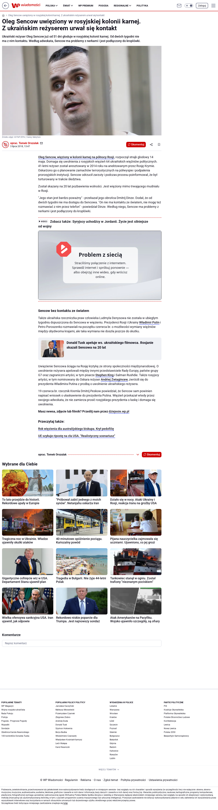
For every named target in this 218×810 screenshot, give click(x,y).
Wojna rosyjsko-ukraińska (13, 710)
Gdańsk (113, 732)
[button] (189, 6)
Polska (50, 5)
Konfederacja (170, 721)
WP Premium (85, 5)
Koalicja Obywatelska (174, 710)
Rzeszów (114, 754)
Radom (113, 747)
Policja (4, 717)
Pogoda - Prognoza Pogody (14, 721)
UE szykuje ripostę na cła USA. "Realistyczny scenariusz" (76, 436)
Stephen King (104, 375)
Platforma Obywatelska (174, 713)
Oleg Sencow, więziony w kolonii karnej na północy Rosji (76, 157)
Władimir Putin (149, 322)
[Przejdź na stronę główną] (5, 8)
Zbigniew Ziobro (63, 717)
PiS (165, 706)
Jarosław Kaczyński (65, 706)
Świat (66, 5)
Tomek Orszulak (29, 143)
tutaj (65, 803)
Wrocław (114, 713)
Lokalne (113, 706)
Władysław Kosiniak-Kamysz (69, 739)
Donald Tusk (61, 725)
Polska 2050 (169, 732)
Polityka (142, 5)
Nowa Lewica (170, 728)
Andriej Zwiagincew (114, 379)
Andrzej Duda (62, 721)
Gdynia (113, 743)
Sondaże (5, 728)
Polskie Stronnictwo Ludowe (177, 717)
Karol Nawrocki (63, 747)
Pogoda (103, 5)
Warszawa (114, 710)
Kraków (113, 717)
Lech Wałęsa (61, 743)
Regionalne (121, 5)
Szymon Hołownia (64, 728)
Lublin (112, 758)
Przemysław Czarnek (65, 713)
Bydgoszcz (115, 736)
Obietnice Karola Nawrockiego (15, 732)
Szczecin (114, 725)
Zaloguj (202, 5)
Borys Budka (61, 732)
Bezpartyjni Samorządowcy (176, 736)
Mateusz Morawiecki (65, 710)
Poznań (113, 728)
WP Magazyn (7, 706)
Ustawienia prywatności (162, 780)
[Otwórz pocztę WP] (179, 5)
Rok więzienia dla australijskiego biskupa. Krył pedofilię (76, 428)
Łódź (112, 721)
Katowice (114, 751)
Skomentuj (137, 144)
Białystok (114, 739)
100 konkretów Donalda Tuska (15, 736)
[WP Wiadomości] (29, 5)
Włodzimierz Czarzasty (66, 736)
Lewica (167, 725)
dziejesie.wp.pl (119, 411)
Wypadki (5, 725)
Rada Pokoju (7, 713)
